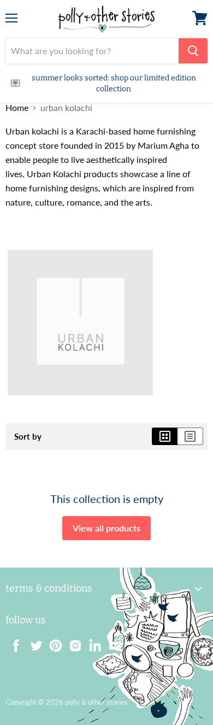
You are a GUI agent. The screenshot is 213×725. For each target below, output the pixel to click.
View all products (106, 528)
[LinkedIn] (92, 642)
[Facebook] (13, 642)
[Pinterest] (52, 642)
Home (16, 108)
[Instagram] (72, 642)
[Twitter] (33, 642)
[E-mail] (111, 642)
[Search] (193, 50)
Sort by (28, 436)
